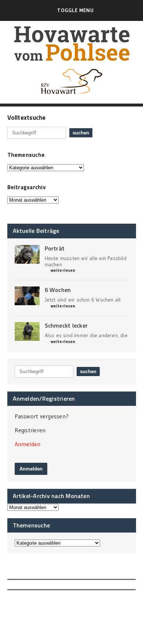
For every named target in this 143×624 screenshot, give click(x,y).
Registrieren (30, 430)
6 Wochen (58, 289)
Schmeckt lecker (66, 325)
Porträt (55, 248)
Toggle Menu (75, 10)
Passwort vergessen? (42, 416)
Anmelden (28, 444)
